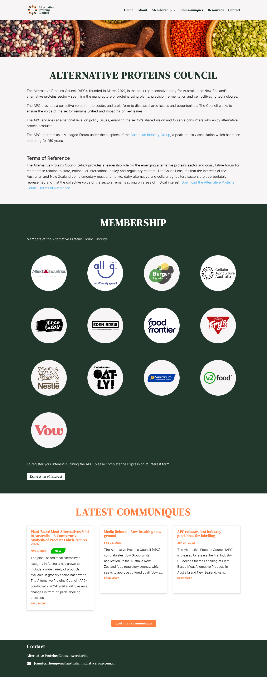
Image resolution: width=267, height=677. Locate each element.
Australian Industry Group (150, 135)
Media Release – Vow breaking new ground (132, 533)
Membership (162, 10)
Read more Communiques (134, 623)
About (142, 10)
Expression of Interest (46, 476)
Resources (216, 10)
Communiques (191, 10)
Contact (234, 10)
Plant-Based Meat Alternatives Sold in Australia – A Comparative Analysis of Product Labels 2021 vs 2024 (60, 537)
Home (128, 10)
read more (38, 603)
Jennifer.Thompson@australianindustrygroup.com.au (75, 663)
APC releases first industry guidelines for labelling (199, 533)
